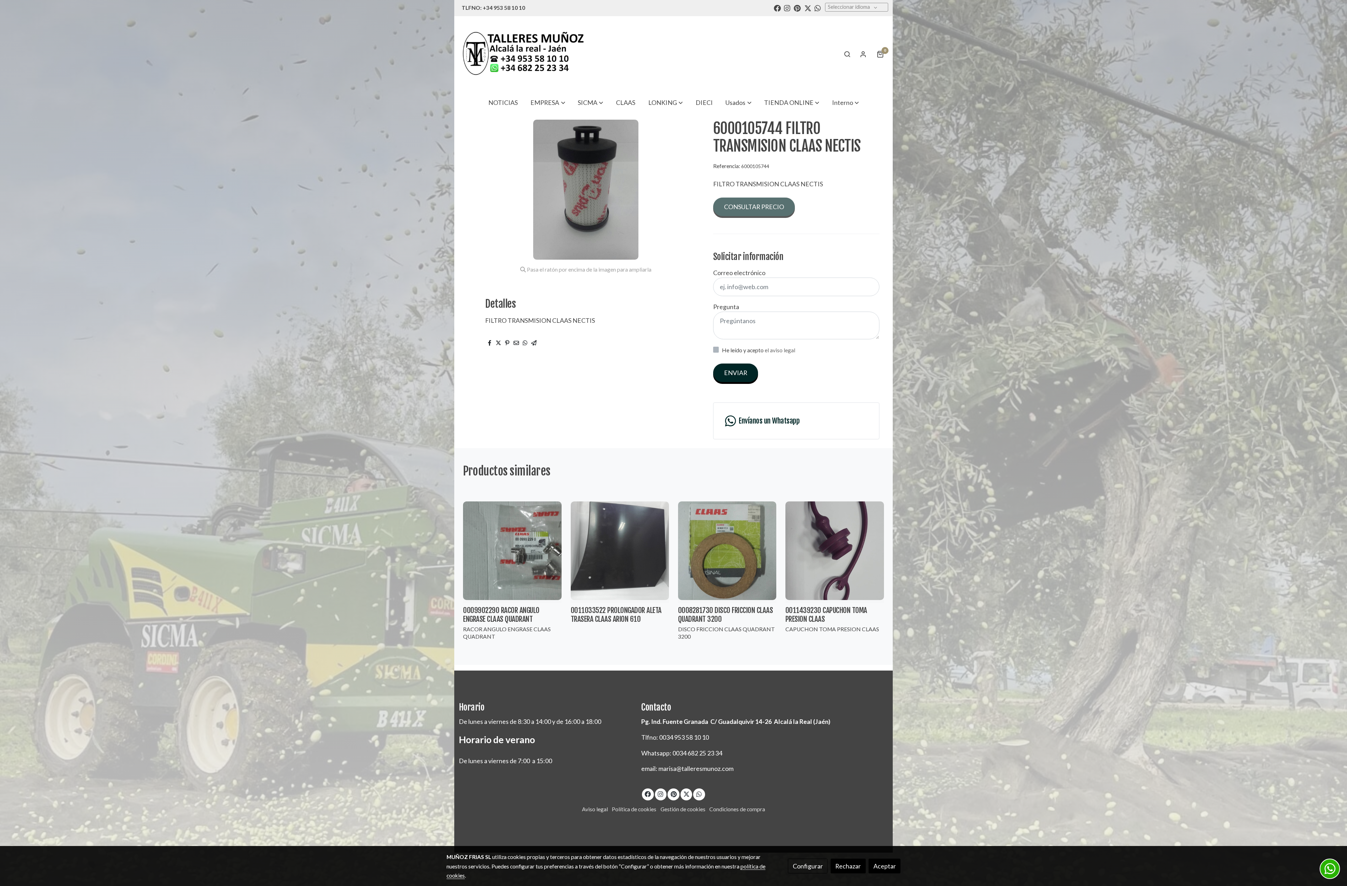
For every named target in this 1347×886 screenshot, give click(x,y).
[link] (523, 54)
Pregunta (726, 307)
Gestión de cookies (683, 809)
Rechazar (848, 866)
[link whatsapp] (818, 7)
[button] (547, 102)
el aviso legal (780, 350)
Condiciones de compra (737, 809)
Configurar (808, 866)
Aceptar (884, 866)
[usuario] (863, 54)
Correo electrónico (739, 273)
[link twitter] (807, 7)
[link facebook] (777, 7)
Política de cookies (634, 809)
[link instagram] (787, 7)
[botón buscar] (847, 54)
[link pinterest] (797, 7)
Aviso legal (595, 809)
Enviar (735, 373)
